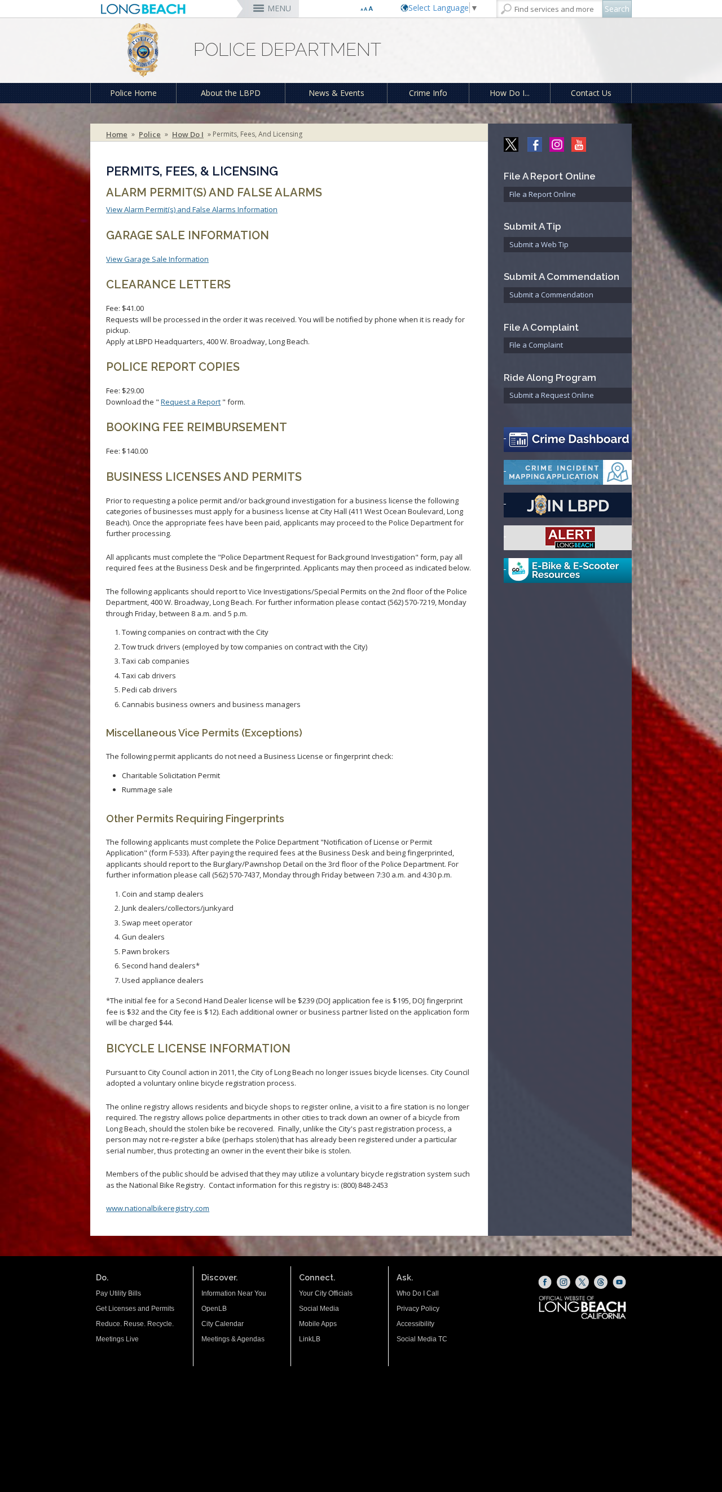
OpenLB (214, 1309)
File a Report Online (542, 194)
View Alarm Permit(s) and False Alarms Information (192, 209)
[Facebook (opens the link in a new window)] (545, 1282)
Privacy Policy (418, 1309)
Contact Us (591, 92)
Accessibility (415, 1324)
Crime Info (428, 92)
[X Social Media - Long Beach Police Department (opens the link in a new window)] (512, 143)
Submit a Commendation (551, 294)
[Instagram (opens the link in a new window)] (563, 1282)
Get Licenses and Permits (135, 1309)
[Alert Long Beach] (568, 537)
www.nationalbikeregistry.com (157, 1208)
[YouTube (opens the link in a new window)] (619, 1282)
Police (150, 134)
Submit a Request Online (551, 395)
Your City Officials (326, 1293)
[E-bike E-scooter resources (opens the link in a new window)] (568, 570)
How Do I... (510, 92)
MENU (279, 8)
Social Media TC (422, 1339)
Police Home (133, 92)
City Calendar (222, 1324)
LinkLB (309, 1339)
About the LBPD (231, 92)
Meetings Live (117, 1339)
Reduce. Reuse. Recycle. (135, 1324)
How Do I (188, 134)
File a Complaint (536, 345)
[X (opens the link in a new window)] (582, 1282)
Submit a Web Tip (539, 244)
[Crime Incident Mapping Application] (568, 472)
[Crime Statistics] (568, 439)
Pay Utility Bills (118, 1293)
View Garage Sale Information (157, 259)
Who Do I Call (418, 1293)
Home (116, 134)
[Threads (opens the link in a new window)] (600, 1282)
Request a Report (191, 402)
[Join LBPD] (568, 505)
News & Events (336, 92)
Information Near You (233, 1293)
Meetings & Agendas (233, 1339)
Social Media (319, 1309)
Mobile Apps (318, 1324)
